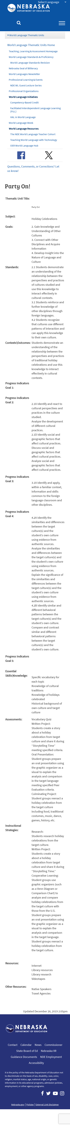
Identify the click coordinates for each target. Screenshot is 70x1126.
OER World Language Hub (24, 145)
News (38, 1045)
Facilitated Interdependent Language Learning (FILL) (35, 110)
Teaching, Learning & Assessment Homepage (33, 51)
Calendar (26, 1045)
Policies (30, 1104)
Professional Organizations (24, 91)
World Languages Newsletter (24, 74)
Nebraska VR (48, 1051)
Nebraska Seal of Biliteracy (23, 68)
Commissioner (53, 1045)
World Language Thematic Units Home (31, 45)
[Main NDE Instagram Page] (62, 1093)
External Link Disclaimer (47, 1104)
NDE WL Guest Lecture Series (26, 85)
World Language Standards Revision (30, 62)
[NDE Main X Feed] (48, 1093)
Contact (12, 1045)
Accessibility (36, 1063)
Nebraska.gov (17, 1104)
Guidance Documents (24, 1057)
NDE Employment (51, 1057)
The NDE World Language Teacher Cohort (32, 134)
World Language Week (21, 122)
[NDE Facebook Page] (42, 1093)
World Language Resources (24, 128)
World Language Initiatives (23, 96)
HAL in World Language (23, 117)
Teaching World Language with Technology (33, 139)
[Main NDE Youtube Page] (55, 1093)
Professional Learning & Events (26, 79)
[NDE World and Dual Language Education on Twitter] (49, 155)
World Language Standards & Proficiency (31, 57)
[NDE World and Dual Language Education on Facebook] (21, 155)
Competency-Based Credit (24, 102)
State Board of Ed (27, 1051)
